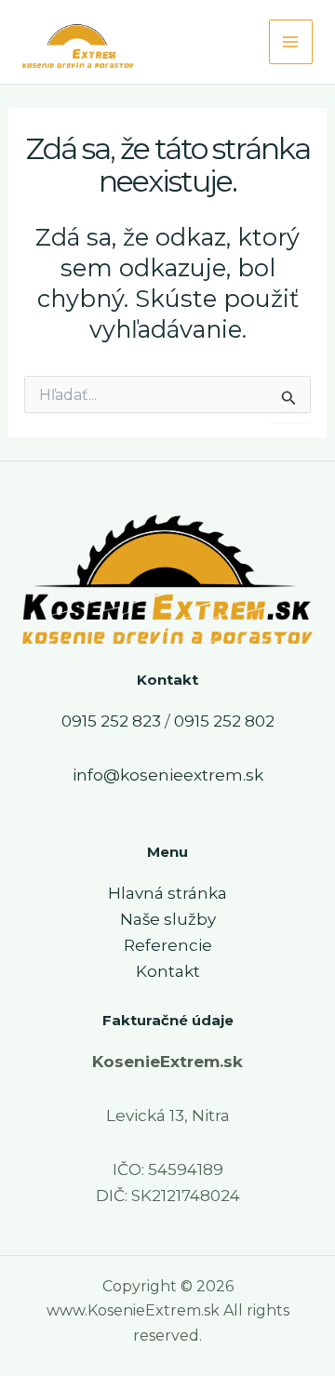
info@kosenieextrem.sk (168, 775)
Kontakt (168, 971)
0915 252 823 (111, 721)
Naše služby (168, 919)
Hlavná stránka (167, 893)
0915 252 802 (224, 721)
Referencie (168, 945)
